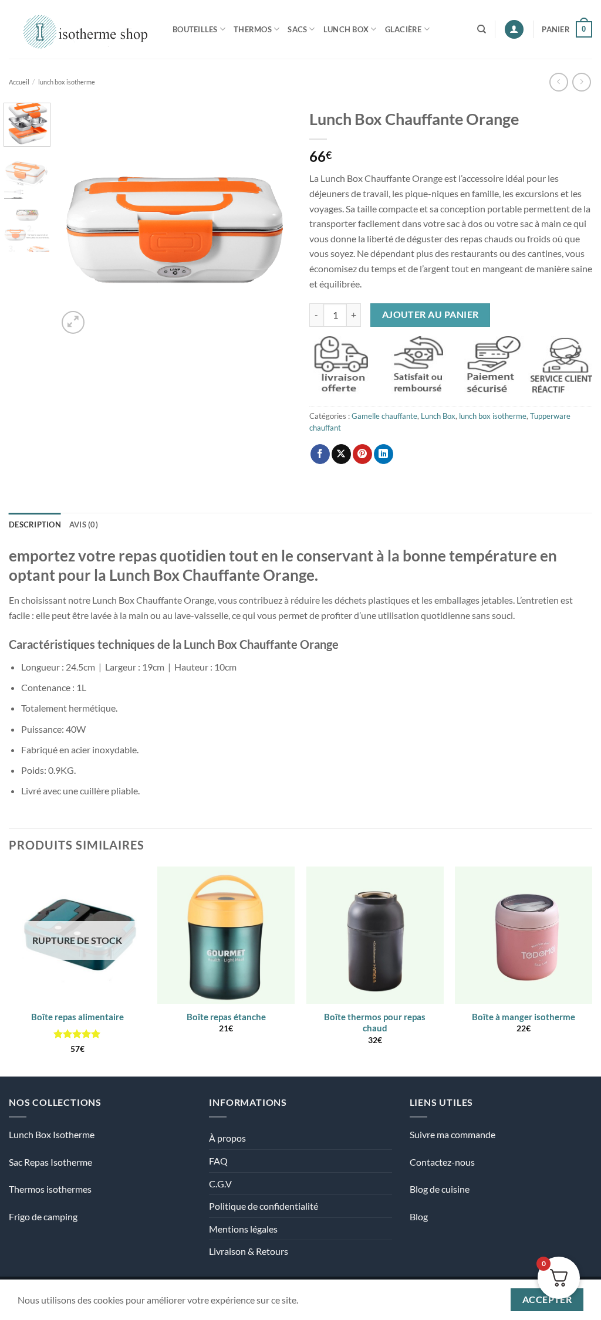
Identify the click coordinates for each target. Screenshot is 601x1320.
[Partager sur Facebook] (320, 454)
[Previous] (77, 219)
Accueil (19, 82)
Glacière (403, 29)
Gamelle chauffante (384, 416)
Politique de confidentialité (263, 1205)
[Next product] (558, 82)
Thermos (253, 29)
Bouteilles (195, 29)
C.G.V (220, 1183)
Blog (419, 1216)
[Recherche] (481, 29)
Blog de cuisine (440, 1188)
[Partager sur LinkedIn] (383, 454)
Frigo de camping (43, 1216)
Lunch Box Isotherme (51, 1134)
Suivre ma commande (452, 1134)
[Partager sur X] (341, 454)
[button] (514, 29)
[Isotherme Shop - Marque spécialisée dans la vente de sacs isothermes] (82, 29)
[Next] (272, 219)
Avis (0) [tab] (83, 524)
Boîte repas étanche (226, 1016)
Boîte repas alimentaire (77, 1016)
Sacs (297, 29)
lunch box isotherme (66, 82)
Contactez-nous (442, 1161)
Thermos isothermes (50, 1188)
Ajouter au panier (430, 314)
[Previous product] (581, 82)
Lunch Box (346, 29)
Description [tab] (35, 524)
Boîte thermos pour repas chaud (375, 1022)
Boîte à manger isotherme (523, 1016)
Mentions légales (243, 1228)
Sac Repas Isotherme (50, 1161)
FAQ (218, 1160)
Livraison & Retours (248, 1251)
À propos (227, 1137)
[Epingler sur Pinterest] (362, 454)
